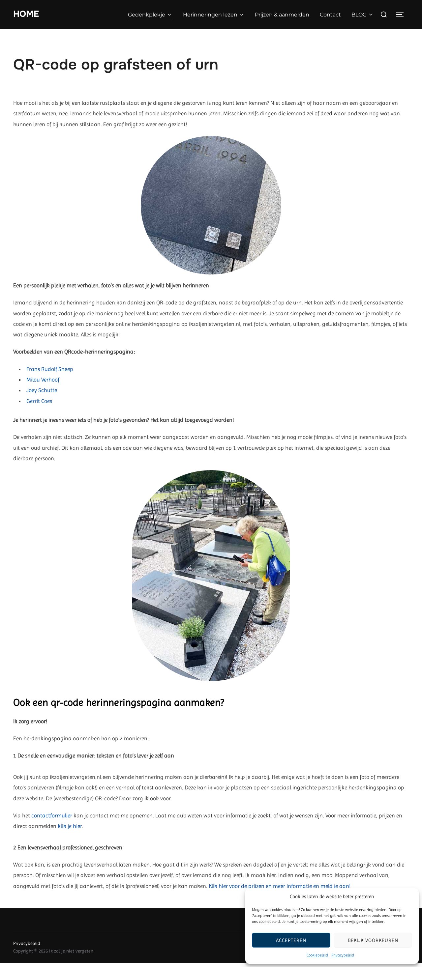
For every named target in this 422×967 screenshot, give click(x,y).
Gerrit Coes (39, 401)
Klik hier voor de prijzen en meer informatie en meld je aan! (280, 886)
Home (26, 14)
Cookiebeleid (317, 955)
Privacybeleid (342, 955)
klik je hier (70, 826)
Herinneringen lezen (210, 15)
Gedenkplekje (146, 15)
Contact (330, 15)
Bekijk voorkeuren (373, 940)
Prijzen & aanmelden (282, 15)
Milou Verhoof (42, 379)
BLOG (359, 15)
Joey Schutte (41, 390)
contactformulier (51, 815)
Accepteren (291, 940)
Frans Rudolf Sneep (49, 369)
